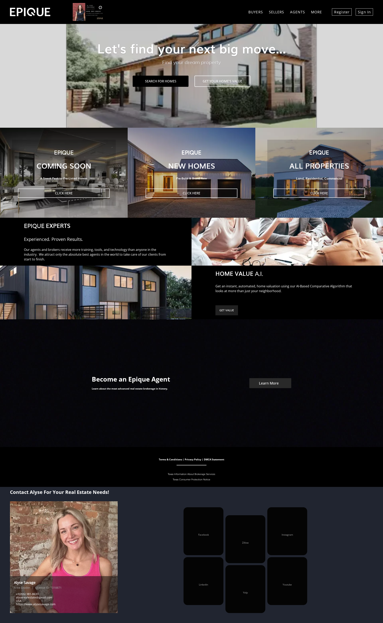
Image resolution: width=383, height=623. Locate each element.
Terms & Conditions (170, 459)
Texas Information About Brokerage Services (191, 474)
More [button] (316, 12)
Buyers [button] (255, 12)
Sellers (276, 12)
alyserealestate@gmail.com (34, 597)
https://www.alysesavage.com (35, 604)
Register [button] (341, 12)
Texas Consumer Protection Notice (191, 479)
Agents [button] (297, 12)
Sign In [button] (364, 12)
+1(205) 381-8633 (27, 594)
